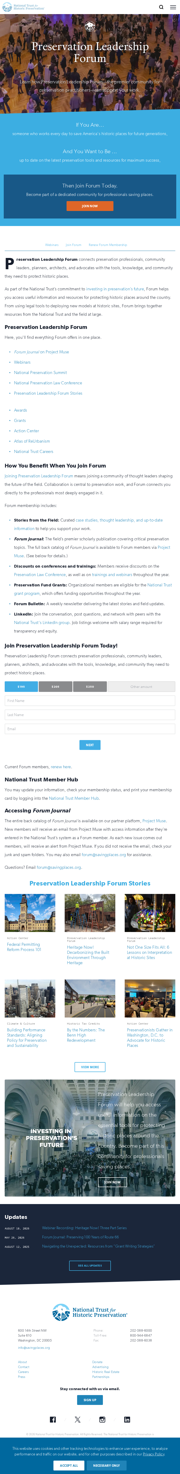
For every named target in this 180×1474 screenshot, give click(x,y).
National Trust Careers (33, 451)
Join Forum (73, 245)
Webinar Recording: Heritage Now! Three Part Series (84, 1228)
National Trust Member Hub (74, 798)
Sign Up (90, 1400)
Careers (23, 1372)
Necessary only (106, 1465)
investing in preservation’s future (115, 289)
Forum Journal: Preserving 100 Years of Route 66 (80, 1237)
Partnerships (100, 1377)
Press (21, 1377)
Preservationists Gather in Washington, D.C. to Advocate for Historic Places (149, 1037)
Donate (97, 1362)
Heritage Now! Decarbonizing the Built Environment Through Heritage (88, 955)
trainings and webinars (112, 574)
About (22, 1362)
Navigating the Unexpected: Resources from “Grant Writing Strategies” (98, 1246)
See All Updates (90, 1265)
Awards (20, 410)
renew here (61, 766)
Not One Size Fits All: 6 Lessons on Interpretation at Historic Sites (149, 952)
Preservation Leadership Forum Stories (48, 393)
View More (90, 1067)
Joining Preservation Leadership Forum (39, 476)
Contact (23, 1367)
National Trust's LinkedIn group (42, 622)
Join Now (90, 206)
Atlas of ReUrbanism (32, 441)
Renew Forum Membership (108, 245)
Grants (20, 420)
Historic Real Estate (106, 1372)
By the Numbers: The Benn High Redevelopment (86, 1035)
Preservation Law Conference (40, 574)
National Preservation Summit (40, 372)
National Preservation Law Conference (48, 383)
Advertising (100, 1367)
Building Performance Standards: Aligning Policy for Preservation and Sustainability (27, 1037)
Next (90, 745)
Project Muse (154, 820)
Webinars (51, 245)
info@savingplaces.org (34, 1348)
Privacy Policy (153, 1454)
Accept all (69, 1465)
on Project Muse (41, 352)
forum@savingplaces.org (104, 854)
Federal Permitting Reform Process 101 (24, 947)
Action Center (26, 430)
